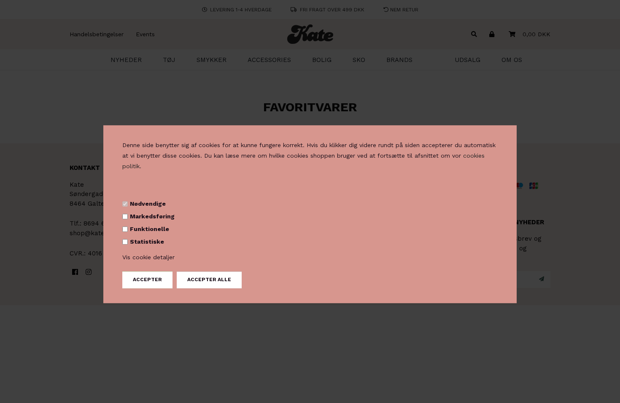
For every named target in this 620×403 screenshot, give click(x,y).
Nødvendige (148, 203)
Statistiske (147, 241)
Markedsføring (152, 216)
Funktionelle (149, 229)
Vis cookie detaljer (148, 257)
